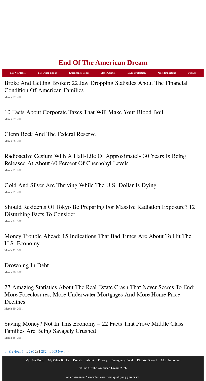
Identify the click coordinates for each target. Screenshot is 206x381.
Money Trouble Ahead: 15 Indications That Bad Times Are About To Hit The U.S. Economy (97, 239)
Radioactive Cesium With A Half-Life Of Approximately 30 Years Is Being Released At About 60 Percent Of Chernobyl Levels (95, 159)
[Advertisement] (103, 28)
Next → (63, 351)
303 (54, 351)
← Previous (12, 351)
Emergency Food (79, 72)
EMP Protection (137, 72)
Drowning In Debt (26, 265)
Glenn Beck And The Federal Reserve (50, 134)
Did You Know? (147, 360)
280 (31, 351)
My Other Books (47, 72)
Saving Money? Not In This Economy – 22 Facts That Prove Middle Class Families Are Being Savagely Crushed (93, 327)
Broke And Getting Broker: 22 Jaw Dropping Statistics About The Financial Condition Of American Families (95, 86)
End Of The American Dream (103, 62)
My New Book (18, 72)
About (90, 360)
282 (44, 351)
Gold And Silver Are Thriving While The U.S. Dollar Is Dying (80, 185)
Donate (192, 72)
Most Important (167, 72)
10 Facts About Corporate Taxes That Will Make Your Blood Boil (83, 112)
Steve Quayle (108, 72)
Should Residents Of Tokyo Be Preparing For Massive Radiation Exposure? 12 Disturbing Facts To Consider (99, 210)
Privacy (102, 360)
